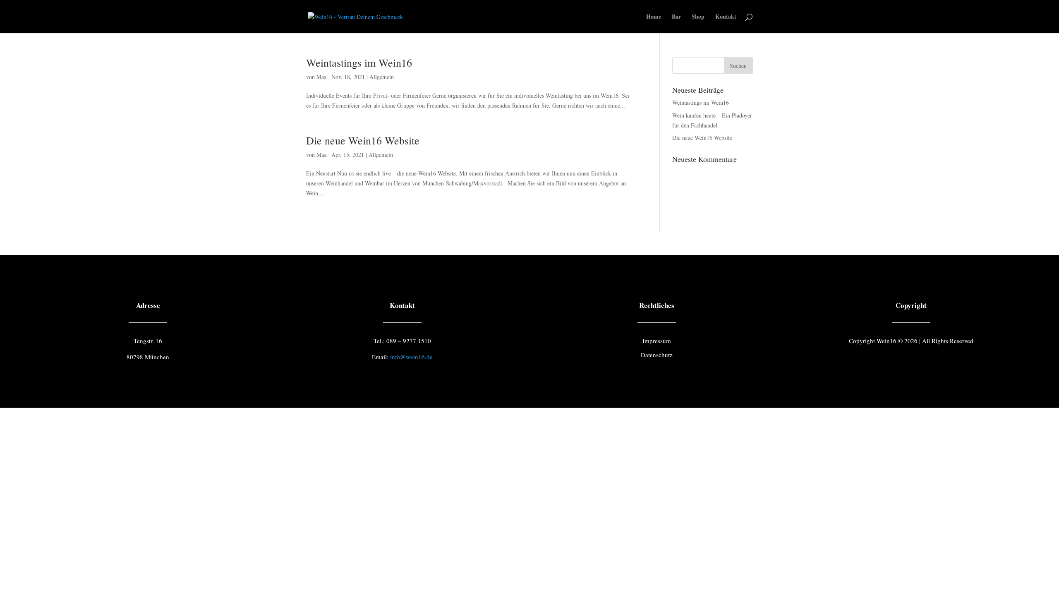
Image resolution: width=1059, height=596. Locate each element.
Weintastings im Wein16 (359, 62)
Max (321, 77)
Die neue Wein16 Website (362, 140)
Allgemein (381, 77)
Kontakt (725, 17)
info (411, 357)
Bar (676, 17)
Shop (698, 17)
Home (653, 17)
